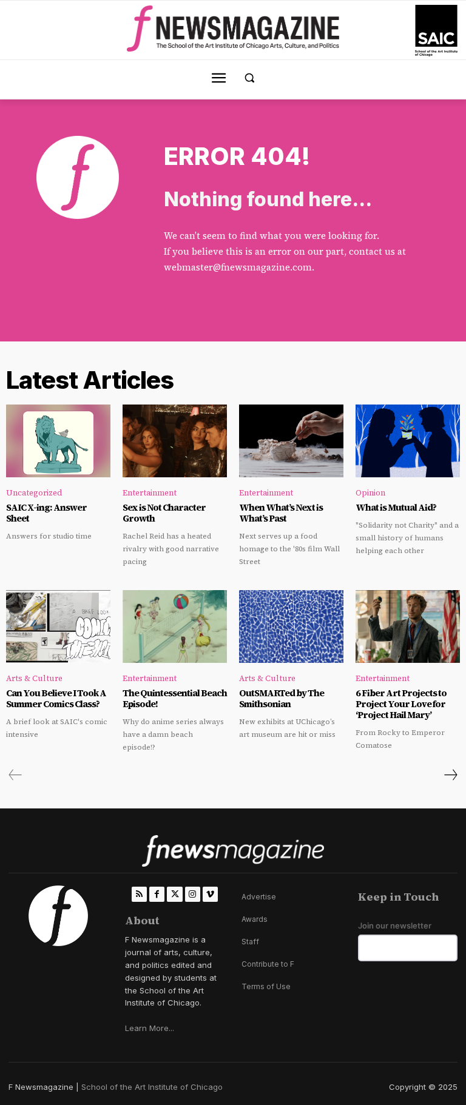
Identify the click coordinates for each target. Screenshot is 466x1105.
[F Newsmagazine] (436, 30)
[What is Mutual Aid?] (408, 441)
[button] (249, 78)
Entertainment (150, 493)
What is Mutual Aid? (396, 507)
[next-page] (450, 775)
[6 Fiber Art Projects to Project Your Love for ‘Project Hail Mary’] (408, 626)
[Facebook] (156, 894)
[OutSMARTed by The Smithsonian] (291, 626)
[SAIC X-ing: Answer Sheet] (58, 441)
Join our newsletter (394, 926)
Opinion (370, 493)
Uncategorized (34, 493)
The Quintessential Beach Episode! (175, 698)
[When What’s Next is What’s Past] (291, 441)
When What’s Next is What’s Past (281, 513)
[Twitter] (174, 894)
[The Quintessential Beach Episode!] (175, 626)
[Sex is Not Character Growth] (175, 441)
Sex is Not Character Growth (164, 513)
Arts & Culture (34, 678)
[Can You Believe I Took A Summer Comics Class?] (58, 626)
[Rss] (139, 894)
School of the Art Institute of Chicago (152, 1087)
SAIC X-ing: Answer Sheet (46, 513)
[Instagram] (192, 894)
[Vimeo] (210, 894)
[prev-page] (15, 775)
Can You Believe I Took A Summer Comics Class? (56, 698)
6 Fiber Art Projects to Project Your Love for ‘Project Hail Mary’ (401, 704)
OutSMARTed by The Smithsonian (281, 698)
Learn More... (149, 1028)
